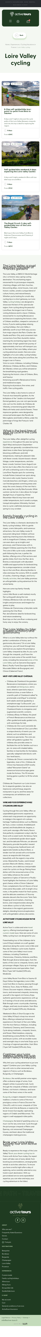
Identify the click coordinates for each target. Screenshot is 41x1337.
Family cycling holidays (10, 1278)
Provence (5, 1267)
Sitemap (25, 1317)
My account (6, 1300)
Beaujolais (6, 1251)
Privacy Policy (16, 1317)
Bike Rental (30, 2)
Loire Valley (6, 1263)
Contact (5, 1239)
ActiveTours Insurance (10, 1309)
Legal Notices (6, 1317)
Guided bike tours (8, 1291)
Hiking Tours (6, 1285)
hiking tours (24, 687)
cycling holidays (14, 302)
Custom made (7, 1275)
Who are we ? (7, 1229)
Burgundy (7, 1097)
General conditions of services (13, 1306)
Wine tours (6, 1281)
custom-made (8, 933)
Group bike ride (7, 1288)
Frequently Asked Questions (12, 1233)
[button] (10, 21)
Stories (4, 1236)
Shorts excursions (14, 2)
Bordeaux (7, 1078)
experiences (8, 442)
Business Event (20, 4)
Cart (3, 1303)
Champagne (8, 1121)
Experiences (15, 44)
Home (7, 44)
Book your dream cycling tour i (20, 1154)
